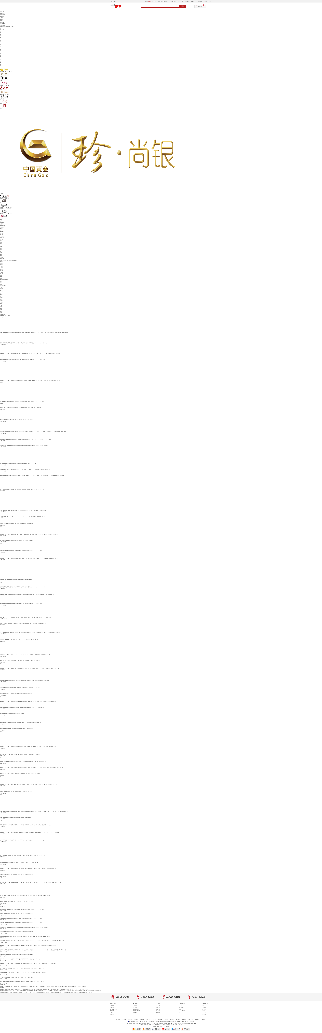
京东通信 (205, 1012)
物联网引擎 (45, 992)
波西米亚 (2, 288)
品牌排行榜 (2, 14)
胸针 (1, 255)
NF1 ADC (10, 992)
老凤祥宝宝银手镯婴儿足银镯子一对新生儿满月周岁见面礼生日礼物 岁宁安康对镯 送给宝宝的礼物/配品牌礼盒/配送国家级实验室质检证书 (30, 632)
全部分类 (2, 11)
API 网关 (32, 992)
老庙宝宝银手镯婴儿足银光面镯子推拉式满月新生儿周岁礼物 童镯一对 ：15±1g (18, 463)
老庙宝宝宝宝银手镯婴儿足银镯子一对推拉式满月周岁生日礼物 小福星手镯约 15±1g (19, 862)
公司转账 (158, 1012)
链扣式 (1, 267)
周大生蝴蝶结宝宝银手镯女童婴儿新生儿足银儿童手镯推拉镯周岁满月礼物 (16, 540)
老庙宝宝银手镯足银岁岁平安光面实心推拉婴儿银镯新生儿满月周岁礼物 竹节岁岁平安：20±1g (21, 603)
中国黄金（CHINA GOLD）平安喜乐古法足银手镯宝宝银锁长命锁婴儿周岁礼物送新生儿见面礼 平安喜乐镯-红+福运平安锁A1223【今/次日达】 (32, 767)
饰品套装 (2, 236)
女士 (1, 306)
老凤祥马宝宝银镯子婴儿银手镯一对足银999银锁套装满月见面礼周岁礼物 (16, 523)
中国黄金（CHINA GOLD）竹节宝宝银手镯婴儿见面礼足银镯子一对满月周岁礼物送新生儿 (20, 754)
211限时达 (135, 1007)
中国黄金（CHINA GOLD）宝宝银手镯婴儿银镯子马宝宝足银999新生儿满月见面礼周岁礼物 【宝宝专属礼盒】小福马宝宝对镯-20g (29, 832)
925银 (1, 270)
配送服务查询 (136, 1009)
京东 (121, 6)
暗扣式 (1, 261)
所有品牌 (2, 29)
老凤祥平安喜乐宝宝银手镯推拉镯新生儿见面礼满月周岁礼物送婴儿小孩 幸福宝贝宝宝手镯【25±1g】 (22, 587)
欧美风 (1, 297)
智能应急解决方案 (68, 992)
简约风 (1, 293)
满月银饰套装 (42, 986)
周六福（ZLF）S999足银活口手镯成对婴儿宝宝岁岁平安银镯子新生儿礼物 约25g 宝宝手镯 (20, 407)
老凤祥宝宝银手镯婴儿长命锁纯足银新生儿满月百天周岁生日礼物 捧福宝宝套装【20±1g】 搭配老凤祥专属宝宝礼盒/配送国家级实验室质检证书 (32, 475)
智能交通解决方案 (17, 992)
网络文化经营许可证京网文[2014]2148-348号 (166, 1023)
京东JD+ (204, 1014)
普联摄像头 (2, 16)
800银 (1, 272)
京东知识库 (2, 13)
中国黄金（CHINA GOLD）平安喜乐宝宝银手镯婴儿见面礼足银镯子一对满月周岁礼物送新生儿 (21, 660)
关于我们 (118, 1019)
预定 (25, 990)
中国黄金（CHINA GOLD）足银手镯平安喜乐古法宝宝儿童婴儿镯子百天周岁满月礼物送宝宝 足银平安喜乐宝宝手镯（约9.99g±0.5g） (30, 668)
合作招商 (136, 1019)
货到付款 (158, 1005)
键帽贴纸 (2, 22)
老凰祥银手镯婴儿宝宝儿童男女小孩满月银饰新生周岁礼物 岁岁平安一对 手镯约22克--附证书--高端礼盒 (23, 510)
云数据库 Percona (39, 990)
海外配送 (135, 1012)
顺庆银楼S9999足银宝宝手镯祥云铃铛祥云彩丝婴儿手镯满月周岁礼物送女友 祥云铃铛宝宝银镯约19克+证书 (24, 445)
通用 (1, 309)
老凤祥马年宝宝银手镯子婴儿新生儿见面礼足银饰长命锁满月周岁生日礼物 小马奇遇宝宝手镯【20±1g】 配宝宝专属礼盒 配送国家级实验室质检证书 (33, 431)
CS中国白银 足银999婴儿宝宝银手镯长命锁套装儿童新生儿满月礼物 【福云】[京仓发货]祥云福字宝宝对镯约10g (25, 654)
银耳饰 (1, 230)
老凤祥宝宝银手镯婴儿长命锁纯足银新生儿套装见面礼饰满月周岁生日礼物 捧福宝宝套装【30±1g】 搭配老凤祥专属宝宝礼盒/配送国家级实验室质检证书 (34, 332)
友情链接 (160, 1019)
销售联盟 (166, 1019)
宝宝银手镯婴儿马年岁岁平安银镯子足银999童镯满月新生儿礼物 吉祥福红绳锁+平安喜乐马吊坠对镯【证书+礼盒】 (25, 825)
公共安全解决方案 (76, 992)
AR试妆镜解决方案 (52, 992)
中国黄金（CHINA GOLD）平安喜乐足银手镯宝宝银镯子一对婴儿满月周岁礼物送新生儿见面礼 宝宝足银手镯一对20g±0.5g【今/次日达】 (30, 353)
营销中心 (148, 1019)
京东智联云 (75, 990)
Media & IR (203, 1019)
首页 (1, 26)
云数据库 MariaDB (82, 990)
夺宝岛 (204, 1005)
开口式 (1, 266)
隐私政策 (184, 1019)
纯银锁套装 (16, 986)
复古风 (1, 290)
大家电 (111, 1012)
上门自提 (135, 1005)
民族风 (1, 296)
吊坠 (1, 242)
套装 (1, 252)
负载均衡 (2, 990)
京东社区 (172, 1019)
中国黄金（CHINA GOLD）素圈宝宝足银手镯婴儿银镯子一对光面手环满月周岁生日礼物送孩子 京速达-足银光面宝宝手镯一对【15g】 (30, 558)
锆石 (1, 281)
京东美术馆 (2, 23)
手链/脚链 (2, 233)
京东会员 (173, 1)
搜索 (182, 6)
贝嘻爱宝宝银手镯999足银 (26, 986)
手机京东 (186, 1)
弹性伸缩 (90, 992)
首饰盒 (1, 239)
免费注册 (154, 1)
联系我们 (124, 1019)
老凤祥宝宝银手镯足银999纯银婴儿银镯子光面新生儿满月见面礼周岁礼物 (16, 728)
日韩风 (1, 302)
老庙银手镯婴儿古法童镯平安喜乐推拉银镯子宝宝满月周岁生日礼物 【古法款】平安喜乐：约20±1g (22, 401)
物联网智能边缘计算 (38, 992)
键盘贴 (1, 20)
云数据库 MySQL (62, 990)
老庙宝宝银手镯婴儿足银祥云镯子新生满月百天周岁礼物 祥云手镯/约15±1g (17, 419)
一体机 (1, 17)
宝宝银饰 (5, 26)
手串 (1, 246)
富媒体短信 (98, 990)
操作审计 (23, 992)
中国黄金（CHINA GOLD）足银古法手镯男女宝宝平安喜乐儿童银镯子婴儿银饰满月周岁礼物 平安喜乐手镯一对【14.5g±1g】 (28, 746)
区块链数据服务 (20, 990)
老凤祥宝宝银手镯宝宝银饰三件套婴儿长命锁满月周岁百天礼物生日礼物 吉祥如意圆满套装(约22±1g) (22, 855)
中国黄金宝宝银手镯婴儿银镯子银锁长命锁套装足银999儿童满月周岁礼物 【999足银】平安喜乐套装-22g (23, 761)
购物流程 (112, 1005)
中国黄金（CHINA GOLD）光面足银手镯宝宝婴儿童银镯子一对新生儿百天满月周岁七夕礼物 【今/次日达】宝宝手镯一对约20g (28, 784)
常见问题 (112, 1010)
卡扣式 (1, 264)
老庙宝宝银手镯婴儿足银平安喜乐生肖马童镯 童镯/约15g (12, 713)
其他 (1, 299)
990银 (1, 273)
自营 (1, 526)
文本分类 (33, 990)
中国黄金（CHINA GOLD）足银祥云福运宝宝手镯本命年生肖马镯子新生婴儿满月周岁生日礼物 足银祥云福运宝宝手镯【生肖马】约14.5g (30, 882)
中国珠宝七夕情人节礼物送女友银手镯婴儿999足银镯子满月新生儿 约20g (16, 694)
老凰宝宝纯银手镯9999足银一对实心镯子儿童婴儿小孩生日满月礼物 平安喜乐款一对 (19, 639)
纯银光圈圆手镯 (8, 986)
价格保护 (181, 1007)
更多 (1, 219)
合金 (1, 282)
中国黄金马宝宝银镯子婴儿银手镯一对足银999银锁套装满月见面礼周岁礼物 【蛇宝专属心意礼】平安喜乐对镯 (24, 680)
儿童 (1, 305)
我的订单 (160, 1)
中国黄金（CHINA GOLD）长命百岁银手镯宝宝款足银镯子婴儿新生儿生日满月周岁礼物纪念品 (21, 773)
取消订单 (181, 1012)
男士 (1, 303)
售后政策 (181, 1005)
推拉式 (1, 269)
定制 (1, 311)
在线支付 (158, 1007)
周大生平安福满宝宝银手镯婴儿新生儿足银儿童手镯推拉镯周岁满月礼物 (16, 579)
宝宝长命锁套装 (58, 986)
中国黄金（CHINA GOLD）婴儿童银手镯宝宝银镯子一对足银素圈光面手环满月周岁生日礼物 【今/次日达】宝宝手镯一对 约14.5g (29, 534)
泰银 (1, 276)
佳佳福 (78, 986)
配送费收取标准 (136, 1010)
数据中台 (59, 992)
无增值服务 (2, 314)
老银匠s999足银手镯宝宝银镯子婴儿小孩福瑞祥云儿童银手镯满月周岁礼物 (16, 901)
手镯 (1, 251)
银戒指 (1, 228)
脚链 (1, 243)
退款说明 (181, 1009)
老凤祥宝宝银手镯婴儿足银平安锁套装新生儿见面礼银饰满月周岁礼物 (15, 817)
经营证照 (180, 1024)
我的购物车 (200, 6)
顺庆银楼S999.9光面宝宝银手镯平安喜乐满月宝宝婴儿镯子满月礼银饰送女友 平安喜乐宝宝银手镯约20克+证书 (25, 469)
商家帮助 (142, 1019)
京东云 (167, 1026)
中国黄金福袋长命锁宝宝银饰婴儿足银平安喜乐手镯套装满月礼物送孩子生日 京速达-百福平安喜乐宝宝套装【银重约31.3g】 (28, 594)
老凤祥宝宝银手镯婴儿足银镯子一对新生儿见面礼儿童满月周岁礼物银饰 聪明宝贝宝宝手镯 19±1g (22, 707)
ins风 (1, 287)
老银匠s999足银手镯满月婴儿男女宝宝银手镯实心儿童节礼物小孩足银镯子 (16, 791)
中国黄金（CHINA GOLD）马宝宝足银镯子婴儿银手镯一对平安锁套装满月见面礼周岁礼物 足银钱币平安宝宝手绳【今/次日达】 (28, 868)
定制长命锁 (73, 986)
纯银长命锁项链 (50, 986)
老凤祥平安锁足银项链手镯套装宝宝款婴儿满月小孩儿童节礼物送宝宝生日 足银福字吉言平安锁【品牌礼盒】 (24, 687)
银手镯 (1, 224)
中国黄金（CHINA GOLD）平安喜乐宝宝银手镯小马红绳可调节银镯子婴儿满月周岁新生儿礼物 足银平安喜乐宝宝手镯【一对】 (28, 701)
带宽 (62, 992)
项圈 (1, 254)
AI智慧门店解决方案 (91, 990)
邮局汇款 (158, 1010)
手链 (1, 248)
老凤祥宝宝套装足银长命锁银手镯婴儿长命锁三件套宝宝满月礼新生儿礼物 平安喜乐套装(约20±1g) (22, 489)
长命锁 (1, 257)
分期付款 (158, 1009)
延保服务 (205, 1009)
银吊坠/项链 (2, 227)
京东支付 (162, 1026)
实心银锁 (84, 986)
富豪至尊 (2, 986)
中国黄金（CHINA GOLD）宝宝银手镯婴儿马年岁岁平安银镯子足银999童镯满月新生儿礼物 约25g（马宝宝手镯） (25, 617)
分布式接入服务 (83, 992)
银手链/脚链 (2, 225)
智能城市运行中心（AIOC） (10, 990)
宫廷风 (1, 291)
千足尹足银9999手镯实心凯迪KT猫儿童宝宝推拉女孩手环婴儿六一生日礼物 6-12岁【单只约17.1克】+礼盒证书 (25, 895)
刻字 (1, 312)
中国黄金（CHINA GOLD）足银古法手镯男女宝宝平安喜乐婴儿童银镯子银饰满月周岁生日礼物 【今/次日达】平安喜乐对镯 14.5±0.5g (30, 380)
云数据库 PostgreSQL (48, 990)
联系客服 (112, 1014)
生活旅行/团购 (113, 1009)
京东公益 (190, 1019)
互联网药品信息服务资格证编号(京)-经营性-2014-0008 (167, 1021)
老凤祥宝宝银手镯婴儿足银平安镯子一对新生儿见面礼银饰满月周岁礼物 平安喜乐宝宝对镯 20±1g (22, 840)
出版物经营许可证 (151, 1023)
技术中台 (27, 992)
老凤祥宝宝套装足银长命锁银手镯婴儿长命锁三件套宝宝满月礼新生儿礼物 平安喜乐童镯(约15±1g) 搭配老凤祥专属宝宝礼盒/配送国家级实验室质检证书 (34, 811)
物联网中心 (56, 990)
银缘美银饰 (35, 986)
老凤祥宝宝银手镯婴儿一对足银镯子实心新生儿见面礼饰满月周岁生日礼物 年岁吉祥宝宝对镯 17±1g (22, 359)
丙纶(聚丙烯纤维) (4, 279)
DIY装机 (204, 1007)
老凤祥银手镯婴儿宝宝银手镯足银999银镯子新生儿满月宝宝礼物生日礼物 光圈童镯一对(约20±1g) (22, 722)
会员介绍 (112, 1007)
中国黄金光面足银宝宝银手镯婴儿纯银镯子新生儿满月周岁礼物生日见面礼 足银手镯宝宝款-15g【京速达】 (24, 343)
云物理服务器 (70, 990)
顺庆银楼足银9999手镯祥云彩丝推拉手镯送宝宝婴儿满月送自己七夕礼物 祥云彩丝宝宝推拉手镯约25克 (23, 516)
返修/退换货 (182, 1010)
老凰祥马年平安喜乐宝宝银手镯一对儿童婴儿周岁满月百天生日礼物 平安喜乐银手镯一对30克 (21, 550)
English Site (196, 1019)
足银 (1, 284)
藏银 (1, 278)
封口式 (1, 263)
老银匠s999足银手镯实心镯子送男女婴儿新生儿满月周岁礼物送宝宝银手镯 (16, 874)
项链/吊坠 (2, 237)
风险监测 (178, 1019)
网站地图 (29, 990)
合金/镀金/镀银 (3, 285)
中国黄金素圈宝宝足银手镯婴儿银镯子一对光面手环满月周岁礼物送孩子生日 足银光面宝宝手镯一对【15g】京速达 (25, 439)
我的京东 (165, 1)
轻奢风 (1, 300)
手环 (1, 249)
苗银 (1, 275)
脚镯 (1, 245)
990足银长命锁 (66, 986)
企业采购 (178, 1)
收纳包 (1, 19)
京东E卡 (204, 1010)
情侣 (1, 308)
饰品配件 (2, 234)
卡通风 (1, 294)
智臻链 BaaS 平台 (4, 992)
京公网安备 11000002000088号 (137, 1021)
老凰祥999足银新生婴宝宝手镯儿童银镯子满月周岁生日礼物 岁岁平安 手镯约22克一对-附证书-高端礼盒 (23, 623)
